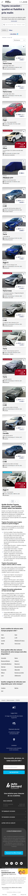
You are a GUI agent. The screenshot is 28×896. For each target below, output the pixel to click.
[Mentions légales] (24, 58)
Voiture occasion (10, 700)
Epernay (3, 667)
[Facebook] (6, 863)
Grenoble (3, 658)
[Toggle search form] (20, 2)
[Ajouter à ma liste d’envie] (23, 46)
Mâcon (3, 672)
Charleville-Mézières (6, 664)
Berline (16, 688)
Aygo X (3, 638)
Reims (16, 658)
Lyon (2, 675)
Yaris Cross (17, 643)
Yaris (2, 635)
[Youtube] (16, 863)
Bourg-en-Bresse (5, 661)
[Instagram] (11, 863)
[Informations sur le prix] (24, 59)
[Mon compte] (24, 2)
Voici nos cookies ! (5, 889)
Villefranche (18, 675)
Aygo (16, 635)
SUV (2, 691)
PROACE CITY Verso (19, 640)
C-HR (16, 638)
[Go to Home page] (8, 2)
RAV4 (2, 643)
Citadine (3, 688)
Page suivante (19, 501)
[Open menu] (2, 2)
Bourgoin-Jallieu (19, 667)
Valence (17, 661)
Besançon (17, 664)
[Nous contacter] (26, 2)
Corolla (3, 640)
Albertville (17, 670)
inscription (14, 772)
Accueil (3, 700)
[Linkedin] (21, 863)
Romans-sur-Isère (19, 672)
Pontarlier (3, 670)
